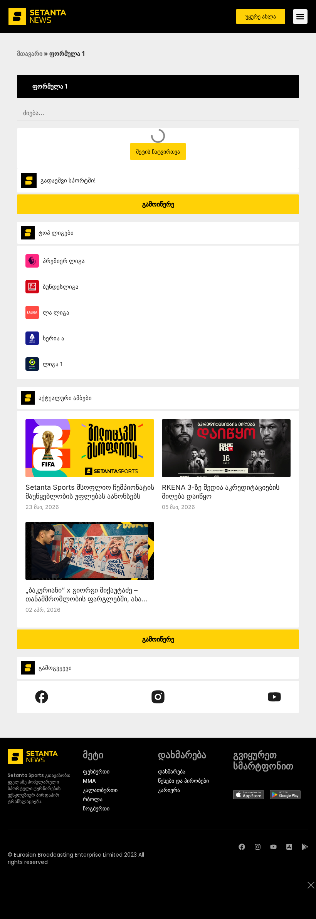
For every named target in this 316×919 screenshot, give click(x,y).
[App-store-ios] (289, 847)
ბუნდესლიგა (61, 286)
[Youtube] (273, 847)
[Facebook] (242, 847)
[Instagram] (257, 847)
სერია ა (53, 338)
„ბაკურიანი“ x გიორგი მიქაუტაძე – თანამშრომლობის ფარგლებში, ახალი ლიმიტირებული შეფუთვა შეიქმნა (88, 599)
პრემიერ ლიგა (64, 260)
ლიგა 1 (52, 364)
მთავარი (29, 53)
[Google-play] (305, 847)
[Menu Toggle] (300, 16)
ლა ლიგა (56, 312)
